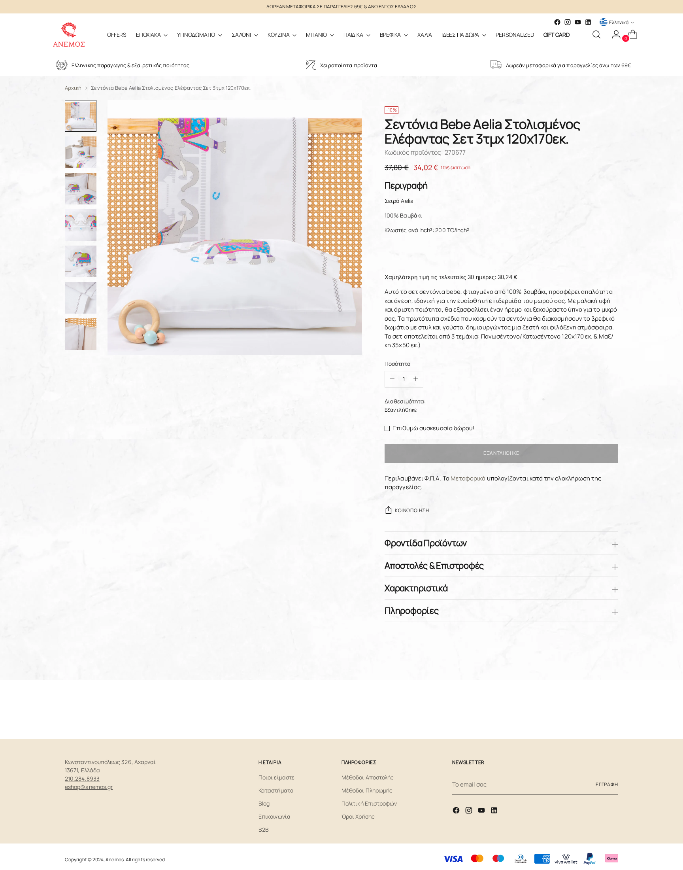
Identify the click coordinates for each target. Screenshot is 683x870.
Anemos (114, 859)
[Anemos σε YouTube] (577, 22)
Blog (264, 803)
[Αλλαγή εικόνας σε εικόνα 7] (80, 334)
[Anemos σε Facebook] (457, 811)
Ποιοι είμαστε (276, 777)
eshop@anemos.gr (89, 787)
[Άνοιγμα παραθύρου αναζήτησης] (596, 34)
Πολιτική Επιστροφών (369, 803)
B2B (263, 829)
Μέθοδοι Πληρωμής (367, 790)
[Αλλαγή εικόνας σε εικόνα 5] (80, 261)
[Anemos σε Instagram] (469, 811)
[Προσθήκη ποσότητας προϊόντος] (392, 379)
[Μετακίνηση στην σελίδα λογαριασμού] (613, 34)
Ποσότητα (398, 363)
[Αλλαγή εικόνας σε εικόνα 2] (80, 152)
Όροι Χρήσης (358, 816)
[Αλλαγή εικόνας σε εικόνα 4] (80, 225)
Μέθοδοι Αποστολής (368, 777)
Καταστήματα (276, 790)
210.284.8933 (82, 778)
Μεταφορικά (468, 478)
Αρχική (73, 87)
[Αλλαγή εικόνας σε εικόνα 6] (80, 298)
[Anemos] (69, 34)
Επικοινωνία (274, 816)
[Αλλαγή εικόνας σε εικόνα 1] (80, 116)
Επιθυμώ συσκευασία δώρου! (433, 428)
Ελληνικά (618, 22)
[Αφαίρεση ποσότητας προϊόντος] (416, 379)
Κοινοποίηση (412, 510)
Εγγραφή (607, 784)
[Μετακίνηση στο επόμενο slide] (611, 711)
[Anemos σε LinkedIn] (588, 22)
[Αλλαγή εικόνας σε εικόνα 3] (80, 188)
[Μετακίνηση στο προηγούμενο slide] (593, 712)
